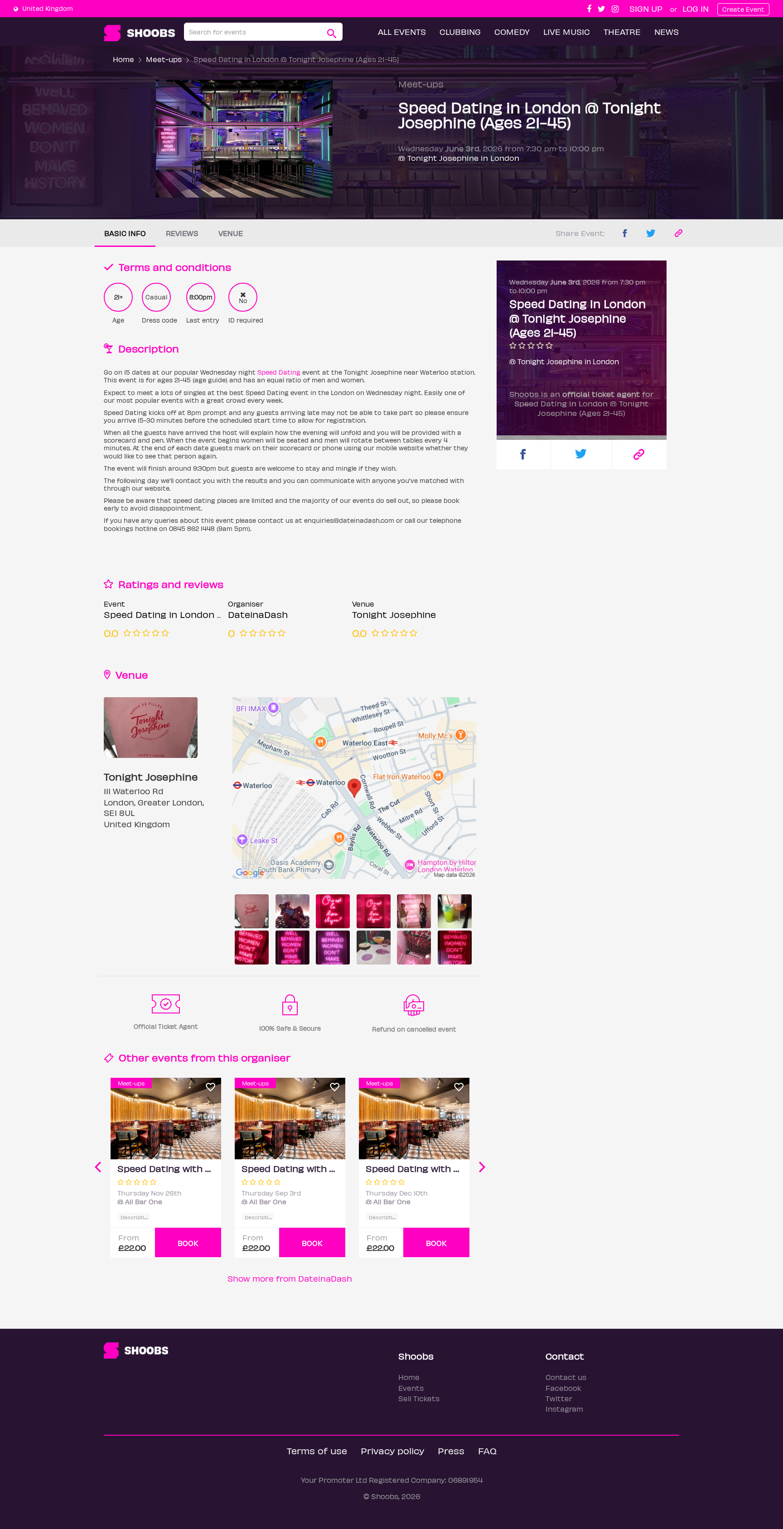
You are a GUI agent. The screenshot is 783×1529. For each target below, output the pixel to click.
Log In (695, 8)
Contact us (566, 1377)
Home (123, 59)
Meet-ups (164, 59)
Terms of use (317, 1450)
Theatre (622, 31)
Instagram (564, 1408)
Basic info (125, 233)
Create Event (743, 9)
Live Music (566, 31)
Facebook (563, 1388)
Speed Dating (278, 372)
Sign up (645, 8)
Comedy (512, 31)
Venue (230, 233)
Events (411, 1388)
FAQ (487, 1450)
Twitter (559, 1398)
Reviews (182, 233)
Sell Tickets (419, 1398)
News (666, 31)
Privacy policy (392, 1450)
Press (451, 1450)
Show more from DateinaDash (289, 1278)
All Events (402, 31)
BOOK (188, 1243)
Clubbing (460, 31)
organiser (265, 1057)
